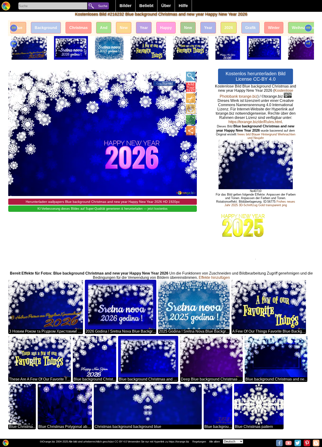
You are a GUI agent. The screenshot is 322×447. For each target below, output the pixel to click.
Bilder (126, 5)
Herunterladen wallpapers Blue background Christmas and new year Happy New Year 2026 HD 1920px (103, 202)
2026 (228, 28)
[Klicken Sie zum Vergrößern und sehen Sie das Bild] (190, 76)
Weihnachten (303, 28)
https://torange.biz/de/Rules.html (255, 122)
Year (144, 28)
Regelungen (199, 441)
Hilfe (183, 5)
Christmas (78, 28)
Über (166, 5)
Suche (102, 6)
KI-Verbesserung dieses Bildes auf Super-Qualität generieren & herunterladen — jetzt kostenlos (102, 208)
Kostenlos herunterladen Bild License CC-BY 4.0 (255, 76)
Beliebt (146, 5)
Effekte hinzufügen (214, 278)
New (124, 28)
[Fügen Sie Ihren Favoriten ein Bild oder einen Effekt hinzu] (14, 76)
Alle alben (214, 441)
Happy (166, 28)
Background (46, 28)
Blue (18, 28)
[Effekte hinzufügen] (190, 120)
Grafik (250, 28)
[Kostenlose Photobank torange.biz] (6, 6)
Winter (274, 28)
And (103, 28)
